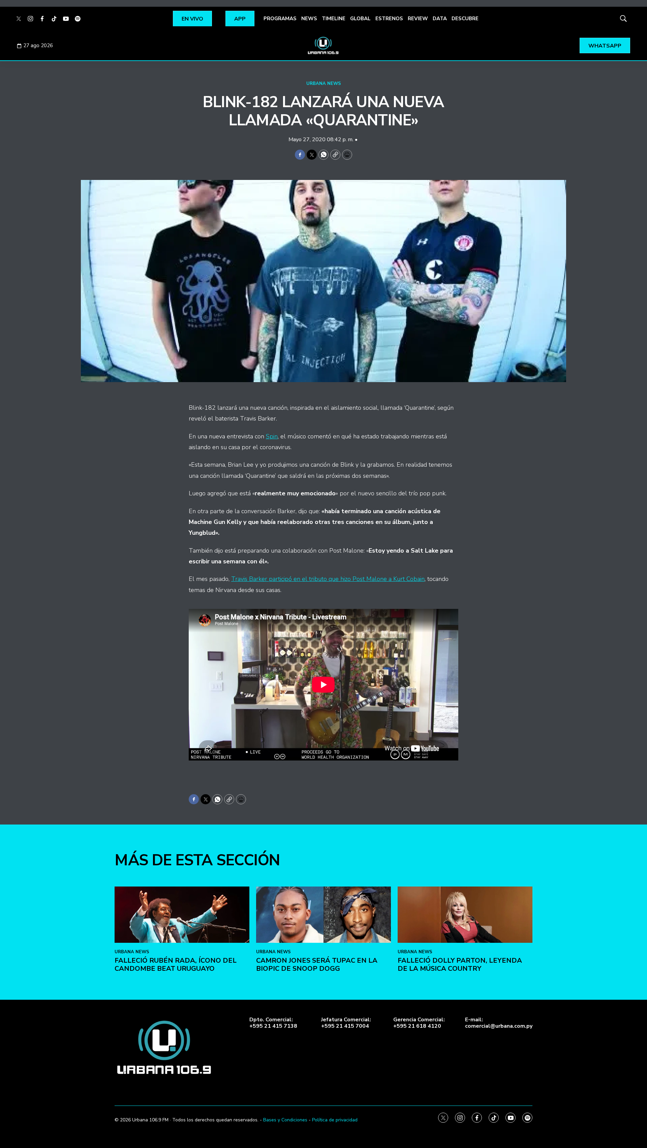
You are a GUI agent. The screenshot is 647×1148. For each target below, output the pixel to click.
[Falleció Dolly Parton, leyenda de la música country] (465, 915)
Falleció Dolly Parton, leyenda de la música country (460, 964)
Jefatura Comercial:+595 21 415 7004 (346, 1023)
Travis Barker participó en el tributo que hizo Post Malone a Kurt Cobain (328, 579)
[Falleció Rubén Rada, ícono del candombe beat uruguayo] (182, 915)
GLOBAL (360, 18)
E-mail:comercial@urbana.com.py (498, 1023)
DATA (440, 18)
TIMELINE (333, 18)
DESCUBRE (465, 18)
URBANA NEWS (323, 84)
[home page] (323, 45)
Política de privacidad (335, 1120)
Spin (272, 436)
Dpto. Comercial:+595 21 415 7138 (273, 1023)
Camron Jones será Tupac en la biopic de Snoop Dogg (316, 964)
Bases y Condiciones (285, 1120)
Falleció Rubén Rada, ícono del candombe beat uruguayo (176, 964)
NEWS (309, 18)
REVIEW (418, 18)
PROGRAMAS (280, 18)
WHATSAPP (604, 46)
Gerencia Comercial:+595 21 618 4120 (419, 1023)
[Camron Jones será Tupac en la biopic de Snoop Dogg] (323, 915)
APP (240, 19)
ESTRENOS (389, 18)
